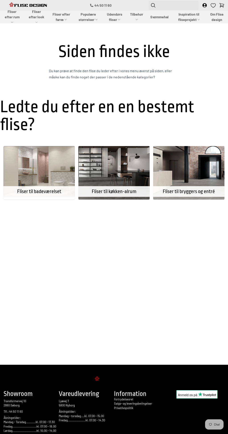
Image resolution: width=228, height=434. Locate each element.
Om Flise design (217, 17)
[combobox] (173, 5)
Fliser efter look (36, 14)
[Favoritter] (213, 5)
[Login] (204, 5)
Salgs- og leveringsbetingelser (133, 403)
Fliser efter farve (61, 17)
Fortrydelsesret (123, 399)
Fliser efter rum (12, 14)
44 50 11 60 (103, 5)
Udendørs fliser (114, 17)
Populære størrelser (87, 17)
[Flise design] (114, 379)
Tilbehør (136, 14)
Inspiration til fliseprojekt (189, 17)
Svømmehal (159, 17)
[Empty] (221, 5)
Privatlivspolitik (123, 408)
